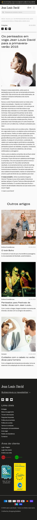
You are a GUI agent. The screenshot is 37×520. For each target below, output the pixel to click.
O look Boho (7, 251)
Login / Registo (5, 447)
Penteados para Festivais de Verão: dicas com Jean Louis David (16, 304)
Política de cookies (6, 423)
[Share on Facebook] (6, 29)
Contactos (4, 436)
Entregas (4, 409)
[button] (29, 7)
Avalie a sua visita (6, 453)
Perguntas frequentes (7, 417)
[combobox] (18, 12)
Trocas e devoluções (7, 414)
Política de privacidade (8, 420)
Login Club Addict (6, 450)
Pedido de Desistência (8, 434)
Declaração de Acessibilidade (10, 428)
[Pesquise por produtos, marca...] (3, 12)
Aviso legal (4, 431)
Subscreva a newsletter (14, 393)
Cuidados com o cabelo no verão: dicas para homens (18, 359)
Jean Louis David (11, 508)
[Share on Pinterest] (10, 29)
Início (3, 19)
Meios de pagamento (7, 412)
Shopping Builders (15, 511)
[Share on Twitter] (2, 29)
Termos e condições (7, 425)
